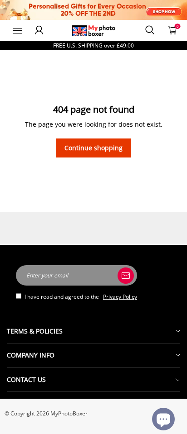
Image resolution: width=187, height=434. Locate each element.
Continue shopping (93, 147)
